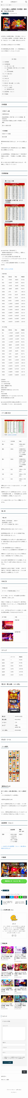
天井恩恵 (7, 61)
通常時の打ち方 (10, 89)
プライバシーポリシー (11, 1089)
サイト (4, 1052)
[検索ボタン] (26, 2)
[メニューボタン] (2, 2)
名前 (4, 1042)
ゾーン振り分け (8, 73)
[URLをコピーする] (25, 897)
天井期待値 (7, 64)
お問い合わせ (18, 1089)
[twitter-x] (15, 936)
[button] (3, 897)
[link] (13, 936)
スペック (7, 80)
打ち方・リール (8, 85)
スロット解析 (5, 13)
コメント (5, 1025)
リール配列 (9, 87)
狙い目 (6, 76)
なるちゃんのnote (8, 269)
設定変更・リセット (9, 91)
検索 (24, 1072)
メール (5, 1047)
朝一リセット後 (10, 66)
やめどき (7, 78)
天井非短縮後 (10, 71)
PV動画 (6, 94)
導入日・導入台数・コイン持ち (12, 83)
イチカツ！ (14, 2)
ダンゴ (14, 923)
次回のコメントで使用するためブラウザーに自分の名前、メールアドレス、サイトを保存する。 (14, 1058)
